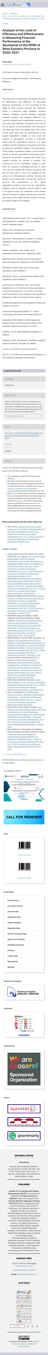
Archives (13, 14)
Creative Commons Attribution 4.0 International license (25, 488)
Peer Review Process (15, 906)
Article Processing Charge (17, 934)
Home (4, 14)
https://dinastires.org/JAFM (24, 1270)
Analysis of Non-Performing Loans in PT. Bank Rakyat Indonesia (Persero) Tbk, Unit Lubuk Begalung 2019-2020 (26, 529)
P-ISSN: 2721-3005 (24, 878)
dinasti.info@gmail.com (27, 1274)
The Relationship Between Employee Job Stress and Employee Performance (25, 694)
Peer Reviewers (13, 900)
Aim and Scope (13, 911)
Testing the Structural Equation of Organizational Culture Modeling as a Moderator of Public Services (22, 736)
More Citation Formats (15, 416)
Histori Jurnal (13, 961)
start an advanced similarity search (28, 760)
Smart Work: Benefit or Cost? (24, 681)
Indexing (11, 967)
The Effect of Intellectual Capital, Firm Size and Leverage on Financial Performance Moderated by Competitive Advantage (24, 624)
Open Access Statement (16, 939)
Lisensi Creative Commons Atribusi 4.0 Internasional (25, 1343)
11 (22, 754)
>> (26, 754)
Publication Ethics (14, 917)
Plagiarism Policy (14, 928)
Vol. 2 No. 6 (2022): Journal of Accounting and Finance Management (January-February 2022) (23, 17)
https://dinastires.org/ (24, 1266)
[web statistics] (24, 1035)
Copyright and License (16, 945)
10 (19, 754)
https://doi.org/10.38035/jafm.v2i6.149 (22, 72)
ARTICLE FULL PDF (13, 371)
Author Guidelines (14, 923)
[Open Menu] (2, 4)
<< (3, 754)
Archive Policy (13, 956)
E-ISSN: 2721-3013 (24, 855)
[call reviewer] (24, 824)
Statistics (11, 950)
